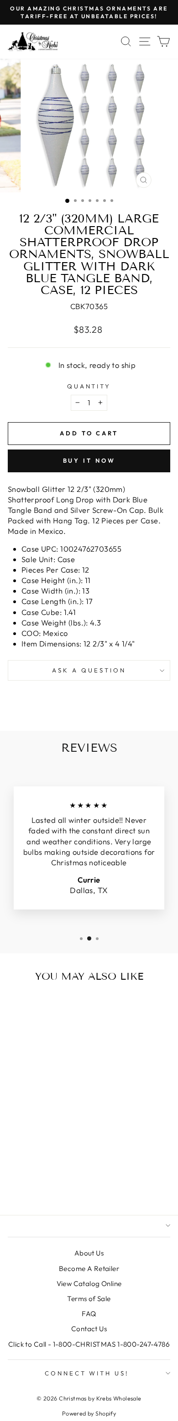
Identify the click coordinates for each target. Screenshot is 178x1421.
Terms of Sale (88, 1298)
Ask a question (89, 670)
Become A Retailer (89, 1268)
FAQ (89, 1313)
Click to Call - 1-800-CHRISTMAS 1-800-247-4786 (89, 1344)
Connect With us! (87, 1373)
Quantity (89, 386)
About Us (89, 1253)
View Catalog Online (89, 1283)
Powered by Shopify (89, 1413)
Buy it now (89, 460)
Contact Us (89, 1328)
